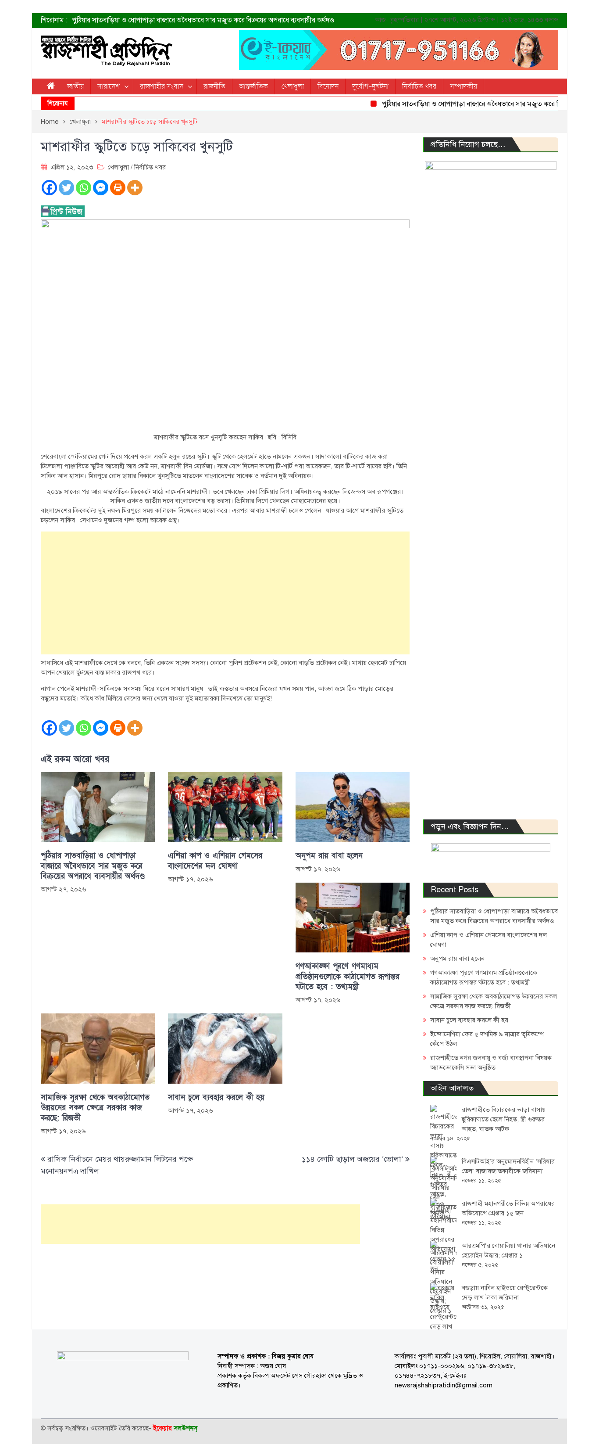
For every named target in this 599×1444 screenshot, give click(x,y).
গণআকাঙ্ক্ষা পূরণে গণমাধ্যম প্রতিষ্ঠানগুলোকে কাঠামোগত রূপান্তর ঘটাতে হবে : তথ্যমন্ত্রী (347, 976)
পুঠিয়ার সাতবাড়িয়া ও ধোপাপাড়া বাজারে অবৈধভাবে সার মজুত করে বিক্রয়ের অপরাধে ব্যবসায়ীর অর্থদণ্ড (203, 20)
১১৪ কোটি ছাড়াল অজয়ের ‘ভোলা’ (352, 1159)
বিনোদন (328, 86)
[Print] (117, 187)
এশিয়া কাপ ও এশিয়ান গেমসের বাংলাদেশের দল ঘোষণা (215, 861)
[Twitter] (66, 187)
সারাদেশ (108, 86)
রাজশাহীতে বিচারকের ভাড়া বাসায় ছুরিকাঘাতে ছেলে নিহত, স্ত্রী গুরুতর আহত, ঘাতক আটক (504, 1119)
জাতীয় (75, 86)
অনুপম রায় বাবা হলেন (329, 856)
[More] (135, 187)
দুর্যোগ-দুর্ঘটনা (370, 86)
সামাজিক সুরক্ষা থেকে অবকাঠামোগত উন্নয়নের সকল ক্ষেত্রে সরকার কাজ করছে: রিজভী (95, 1107)
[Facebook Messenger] (100, 187)
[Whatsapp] (83, 187)
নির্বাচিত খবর (419, 86)
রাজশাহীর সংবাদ (161, 86)
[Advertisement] (225, 593)
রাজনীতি (214, 86)
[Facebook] (49, 187)
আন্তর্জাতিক (253, 86)
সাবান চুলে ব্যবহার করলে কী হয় (216, 1097)
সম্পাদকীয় (463, 86)
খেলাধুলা (293, 86)
